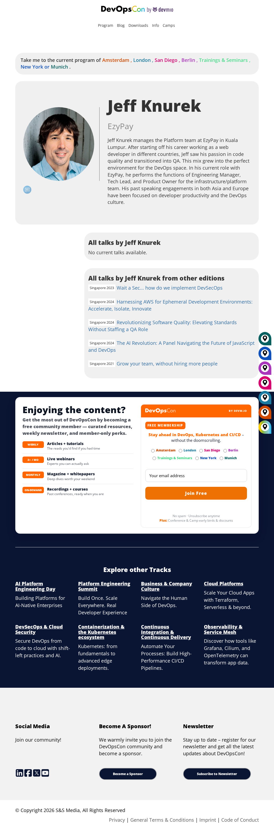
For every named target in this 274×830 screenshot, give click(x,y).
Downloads (138, 25)
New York (36, 66)
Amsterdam (117, 60)
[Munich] (264, 340)
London (144, 60)
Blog (121, 25)
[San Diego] (264, 385)
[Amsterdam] (264, 414)
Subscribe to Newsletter (217, 774)
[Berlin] (264, 370)
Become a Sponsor (128, 774)
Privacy (117, 820)
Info (155, 25)
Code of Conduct (240, 820)
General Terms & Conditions (162, 820)
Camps (169, 25)
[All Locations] (264, 427)
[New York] (264, 355)
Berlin (190, 60)
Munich (59, 66)
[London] (264, 399)
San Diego (168, 60)
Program (105, 25)
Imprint (207, 820)
